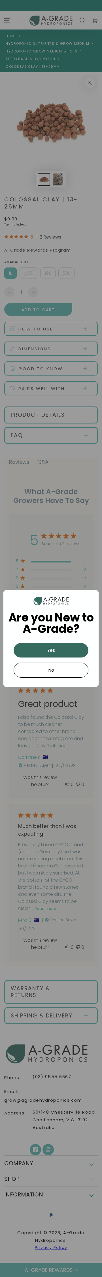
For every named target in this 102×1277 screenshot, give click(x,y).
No (51, 670)
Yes (51, 650)
